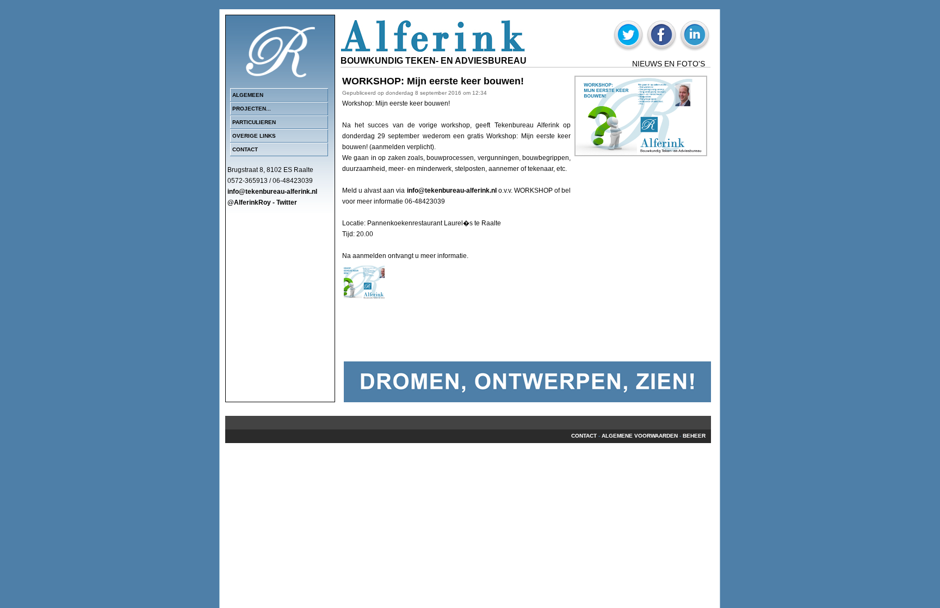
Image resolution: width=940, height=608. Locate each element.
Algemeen (247, 95)
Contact (245, 149)
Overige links (254, 136)
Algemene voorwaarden (640, 436)
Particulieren (254, 122)
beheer (694, 436)
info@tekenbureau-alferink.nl (452, 190)
